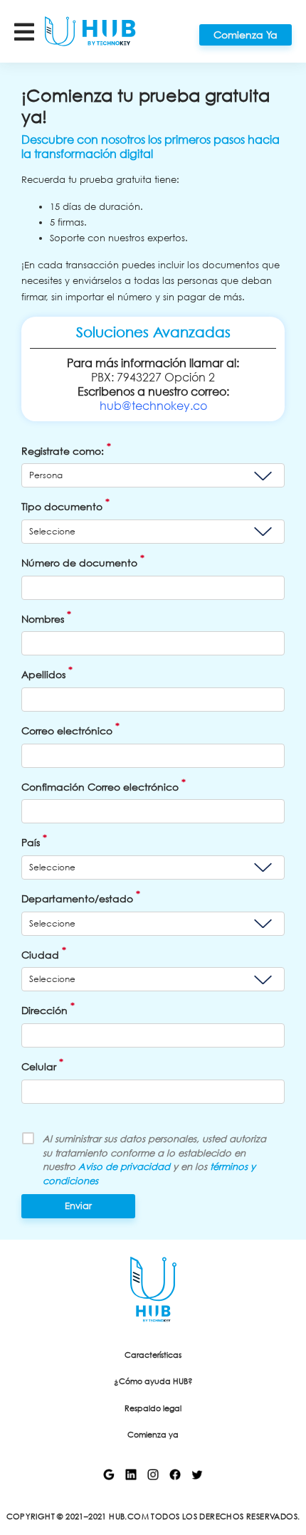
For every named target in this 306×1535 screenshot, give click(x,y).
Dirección (48, 1008)
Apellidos (47, 672)
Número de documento (82, 560)
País (34, 840)
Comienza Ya (245, 34)
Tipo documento (65, 504)
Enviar (78, 1206)
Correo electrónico (70, 728)
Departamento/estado (80, 896)
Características (153, 1355)
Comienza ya (153, 1435)
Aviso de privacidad (124, 1167)
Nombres (46, 617)
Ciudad (43, 952)
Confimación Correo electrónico (103, 784)
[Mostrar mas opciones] (29, 31)
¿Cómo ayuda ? (153, 1381)
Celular (42, 1064)
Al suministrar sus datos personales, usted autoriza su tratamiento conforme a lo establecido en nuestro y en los (154, 1160)
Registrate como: (66, 449)
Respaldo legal (153, 1408)
